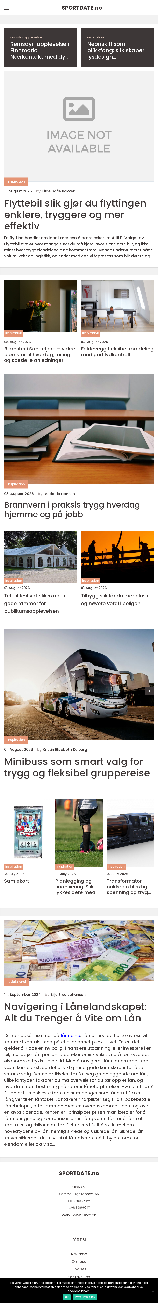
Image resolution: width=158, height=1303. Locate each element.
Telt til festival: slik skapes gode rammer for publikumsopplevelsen (34, 603)
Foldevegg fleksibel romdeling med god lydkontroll (117, 351)
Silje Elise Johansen (68, 994)
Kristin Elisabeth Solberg (65, 749)
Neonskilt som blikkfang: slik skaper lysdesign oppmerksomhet (115, 50)
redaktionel (16, 982)
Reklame (79, 1253)
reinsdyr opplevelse (26, 37)
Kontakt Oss (79, 1276)
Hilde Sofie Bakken (58, 191)
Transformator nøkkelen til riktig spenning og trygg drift (129, 886)
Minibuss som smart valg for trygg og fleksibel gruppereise (77, 767)
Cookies (79, 1269)
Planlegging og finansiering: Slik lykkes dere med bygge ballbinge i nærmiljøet (76, 886)
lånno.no (70, 1035)
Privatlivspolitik (85, 1297)
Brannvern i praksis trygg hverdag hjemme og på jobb (72, 509)
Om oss (79, 1261)
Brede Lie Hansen (59, 494)
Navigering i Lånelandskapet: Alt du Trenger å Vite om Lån (75, 1012)
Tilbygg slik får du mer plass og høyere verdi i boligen (114, 599)
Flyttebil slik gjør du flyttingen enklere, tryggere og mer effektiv (75, 214)
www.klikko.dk (84, 1215)
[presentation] (149, 691)
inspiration (95, 37)
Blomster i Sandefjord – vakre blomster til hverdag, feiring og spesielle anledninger (39, 354)
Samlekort (16, 881)
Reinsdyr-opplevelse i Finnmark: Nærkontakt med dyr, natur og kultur (39, 50)
